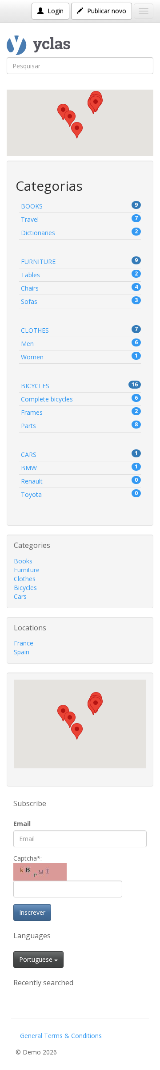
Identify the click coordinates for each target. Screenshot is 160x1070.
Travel (79, 219)
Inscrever (32, 912)
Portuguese (36, 959)
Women (79, 356)
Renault (79, 480)
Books (79, 205)
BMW (79, 467)
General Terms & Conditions (61, 1035)
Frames (79, 412)
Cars (79, 454)
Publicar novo (105, 11)
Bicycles (79, 385)
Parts (79, 425)
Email (22, 823)
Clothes (79, 329)
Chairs (79, 287)
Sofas (79, 301)
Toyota (79, 494)
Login (55, 11)
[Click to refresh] (40, 872)
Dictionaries (79, 232)
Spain (21, 652)
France (23, 643)
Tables (79, 274)
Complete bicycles (79, 398)
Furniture (79, 261)
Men (79, 343)
